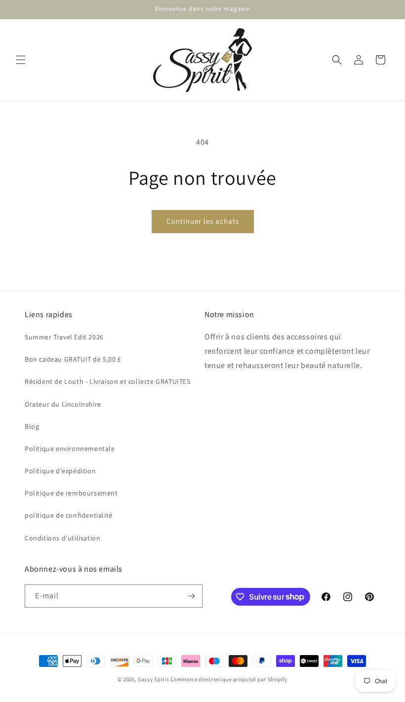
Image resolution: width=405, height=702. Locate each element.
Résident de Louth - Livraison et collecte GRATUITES (108, 381)
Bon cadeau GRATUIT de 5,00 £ (73, 359)
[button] (21, 60)
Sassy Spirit (153, 679)
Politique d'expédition (60, 470)
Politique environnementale (70, 448)
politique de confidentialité (69, 515)
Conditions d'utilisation (62, 538)
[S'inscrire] (191, 596)
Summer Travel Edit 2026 (64, 336)
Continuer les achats (202, 221)
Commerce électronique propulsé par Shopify (228, 679)
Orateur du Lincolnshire (63, 404)
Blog (32, 426)
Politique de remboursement (71, 493)
